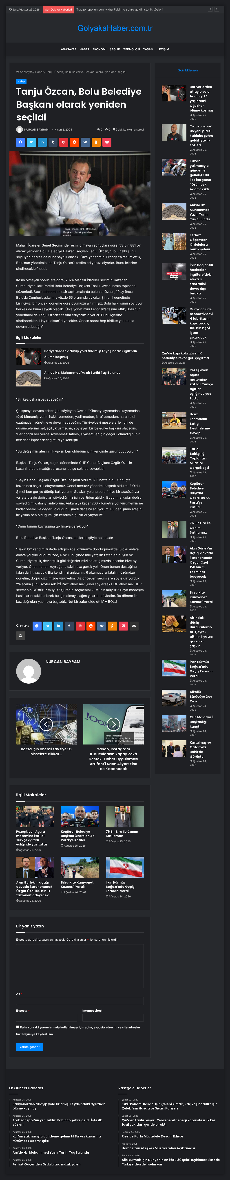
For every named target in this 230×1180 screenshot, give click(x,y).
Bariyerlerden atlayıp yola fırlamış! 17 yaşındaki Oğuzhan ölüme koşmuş (202, 99)
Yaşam (148, 49)
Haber (84, 49)
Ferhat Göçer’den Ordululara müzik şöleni (200, 242)
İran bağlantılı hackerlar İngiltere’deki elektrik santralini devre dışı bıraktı (201, 279)
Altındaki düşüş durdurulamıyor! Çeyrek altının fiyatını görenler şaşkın (201, 632)
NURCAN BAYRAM (36, 129)
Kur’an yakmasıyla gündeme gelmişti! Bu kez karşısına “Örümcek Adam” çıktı (200, 175)
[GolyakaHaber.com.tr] (115, 28)
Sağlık (115, 49)
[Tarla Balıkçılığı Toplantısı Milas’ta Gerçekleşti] (174, 455)
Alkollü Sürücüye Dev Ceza (201, 697)
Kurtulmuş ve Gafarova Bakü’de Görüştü (200, 749)
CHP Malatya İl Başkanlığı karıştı (202, 722)
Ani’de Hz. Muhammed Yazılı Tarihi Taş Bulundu (82, 372)
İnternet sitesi (92, 1010)
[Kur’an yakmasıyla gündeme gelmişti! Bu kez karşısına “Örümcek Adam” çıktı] (174, 167)
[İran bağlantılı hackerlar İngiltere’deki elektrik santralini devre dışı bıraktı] (174, 271)
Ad (19, 993)
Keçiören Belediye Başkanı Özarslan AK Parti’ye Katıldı (78, 835)
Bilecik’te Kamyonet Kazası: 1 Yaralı (77, 884)
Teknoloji (131, 49)
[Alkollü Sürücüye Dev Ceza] (174, 698)
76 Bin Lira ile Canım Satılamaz (122, 833)
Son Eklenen (188, 70)
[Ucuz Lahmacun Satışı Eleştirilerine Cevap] (174, 420)
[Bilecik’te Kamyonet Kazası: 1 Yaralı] (80, 867)
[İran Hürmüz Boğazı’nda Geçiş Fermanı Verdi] (125, 867)
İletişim (163, 49)
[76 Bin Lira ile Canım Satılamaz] (125, 817)
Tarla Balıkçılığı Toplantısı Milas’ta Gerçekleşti (199, 458)
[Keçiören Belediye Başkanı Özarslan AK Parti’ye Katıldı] (80, 817)
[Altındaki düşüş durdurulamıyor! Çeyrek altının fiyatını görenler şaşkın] (174, 624)
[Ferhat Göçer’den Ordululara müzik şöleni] (174, 241)
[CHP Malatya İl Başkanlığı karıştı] (174, 723)
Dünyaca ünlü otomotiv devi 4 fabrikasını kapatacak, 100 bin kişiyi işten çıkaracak (201, 323)
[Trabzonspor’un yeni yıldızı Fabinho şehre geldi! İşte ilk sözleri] (174, 132)
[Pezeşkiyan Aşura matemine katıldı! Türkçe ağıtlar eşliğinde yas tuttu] (35, 817)
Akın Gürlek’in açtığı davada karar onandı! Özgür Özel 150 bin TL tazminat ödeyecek (34, 888)
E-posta (23, 1010)
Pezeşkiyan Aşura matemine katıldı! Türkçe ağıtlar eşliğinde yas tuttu (31, 838)
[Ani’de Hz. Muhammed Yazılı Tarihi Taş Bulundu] (28, 378)
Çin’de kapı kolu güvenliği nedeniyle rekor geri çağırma (185, 355)
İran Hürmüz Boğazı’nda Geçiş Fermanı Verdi (120, 886)
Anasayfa (68, 49)
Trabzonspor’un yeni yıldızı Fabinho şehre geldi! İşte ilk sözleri (201, 135)
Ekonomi (99, 49)
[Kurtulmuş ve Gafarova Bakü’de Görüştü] (174, 748)
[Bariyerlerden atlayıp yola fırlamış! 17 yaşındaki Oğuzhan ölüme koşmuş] (28, 356)
